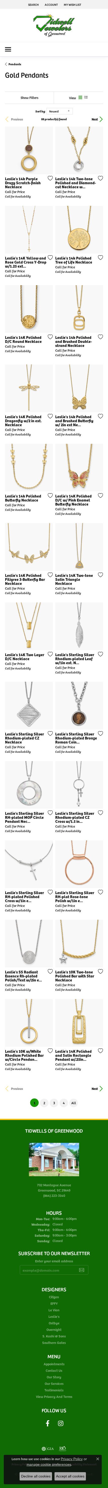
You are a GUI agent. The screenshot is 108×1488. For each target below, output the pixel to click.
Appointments (54, 1363)
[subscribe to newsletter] (81, 1269)
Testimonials (54, 1390)
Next (95, 119)
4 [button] (64, 1102)
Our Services (54, 1383)
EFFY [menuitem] (54, 1303)
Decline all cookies (35, 1476)
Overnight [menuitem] (54, 1329)
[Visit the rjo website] (62, 1449)
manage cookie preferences (49, 1464)
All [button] (73, 1102)
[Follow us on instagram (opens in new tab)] (60, 1423)
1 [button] (36, 1102)
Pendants (15, 64)
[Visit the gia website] (48, 1449)
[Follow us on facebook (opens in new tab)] (47, 1423)
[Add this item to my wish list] (49, 178)
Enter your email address (54, 1261)
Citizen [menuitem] (54, 1296)
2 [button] (44, 1102)
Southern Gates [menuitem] (54, 1342)
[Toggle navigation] (8, 49)
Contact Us (54, 1370)
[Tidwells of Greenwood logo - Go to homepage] (54, 25)
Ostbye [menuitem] (54, 1323)
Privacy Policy (72, 1459)
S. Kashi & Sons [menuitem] (54, 1336)
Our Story (54, 1377)
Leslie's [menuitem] (54, 1316)
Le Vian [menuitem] (54, 1310)
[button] (33, 4)
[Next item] (97, 150)
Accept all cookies (70, 1476)
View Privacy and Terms (54, 1396)
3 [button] (54, 1102)
